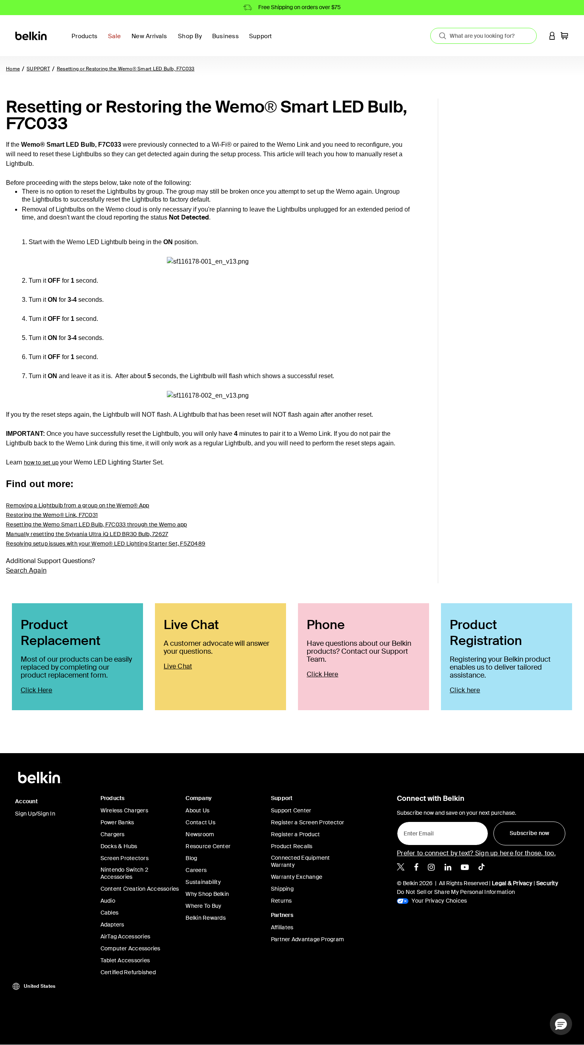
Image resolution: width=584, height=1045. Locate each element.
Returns (281, 900)
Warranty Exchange (296, 876)
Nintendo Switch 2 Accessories (124, 873)
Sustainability (203, 882)
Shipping (282, 888)
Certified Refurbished (128, 972)
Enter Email (416, 831)
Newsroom (200, 834)
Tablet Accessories (125, 960)
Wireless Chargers (124, 810)
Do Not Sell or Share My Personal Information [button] (456, 891)
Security (547, 883)
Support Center (291, 810)
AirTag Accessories (126, 936)
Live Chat (178, 666)
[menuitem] (116, 41)
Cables (110, 912)
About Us (197, 810)
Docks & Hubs (119, 846)
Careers (196, 870)
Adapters (112, 924)
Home (13, 69)
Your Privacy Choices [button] (438, 900)
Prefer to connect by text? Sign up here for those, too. (476, 853)
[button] (552, 35)
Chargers (113, 834)
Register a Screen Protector (307, 822)
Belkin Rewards (206, 917)
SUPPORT (38, 69)
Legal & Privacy (512, 883)
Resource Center (208, 846)
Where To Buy (203, 905)
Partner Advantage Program (307, 939)
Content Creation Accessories (140, 888)
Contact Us (200, 822)
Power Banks (117, 822)
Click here (465, 690)
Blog (191, 858)
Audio (108, 900)
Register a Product (295, 834)
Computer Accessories (131, 948)
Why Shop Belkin (207, 893)
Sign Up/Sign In (35, 813)
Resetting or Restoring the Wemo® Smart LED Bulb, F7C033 (126, 69)
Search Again (26, 570)
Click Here (36, 690)
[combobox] (483, 36)
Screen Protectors (125, 858)
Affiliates (282, 927)
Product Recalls (292, 846)
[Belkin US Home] (31, 35)
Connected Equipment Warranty (300, 861)
